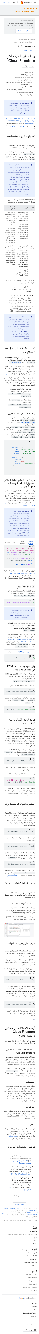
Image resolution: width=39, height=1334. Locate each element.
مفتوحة (7, 374)
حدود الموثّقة (13, 1136)
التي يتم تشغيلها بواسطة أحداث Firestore (22, 573)
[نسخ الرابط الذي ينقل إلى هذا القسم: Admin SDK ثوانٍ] (15, 587)
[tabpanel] (19, 556)
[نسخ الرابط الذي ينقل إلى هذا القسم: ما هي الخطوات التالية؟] (33, 1150)
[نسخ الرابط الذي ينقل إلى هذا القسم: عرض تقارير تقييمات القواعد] (33, 947)
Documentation (30, 8)
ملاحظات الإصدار (33, 1284)
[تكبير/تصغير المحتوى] (23, 72)
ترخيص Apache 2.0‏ (32, 1213)
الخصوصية (30, 1324)
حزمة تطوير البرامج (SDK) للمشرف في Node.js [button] (24, 652)
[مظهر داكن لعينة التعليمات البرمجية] (30, 441)
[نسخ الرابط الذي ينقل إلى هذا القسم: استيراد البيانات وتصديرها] (33, 808)
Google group (32, 1281)
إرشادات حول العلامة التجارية (30, 1287)
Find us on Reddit (32, 1256)
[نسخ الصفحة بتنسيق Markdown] (26, 66)
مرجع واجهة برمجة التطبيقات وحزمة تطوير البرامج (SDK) (22, 1234)
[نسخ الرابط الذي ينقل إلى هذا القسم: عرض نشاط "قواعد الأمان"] (33, 887)
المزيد (8, 542)
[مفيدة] (21, 46)
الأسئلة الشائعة (33, 1290)
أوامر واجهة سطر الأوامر (17, 126)
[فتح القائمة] (35, 2)
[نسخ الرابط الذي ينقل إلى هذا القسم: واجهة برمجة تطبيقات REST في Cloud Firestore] (11, 670)
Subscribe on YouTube (30, 1262)
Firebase (32, 40)
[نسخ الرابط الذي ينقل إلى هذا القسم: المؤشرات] (24, 1107)
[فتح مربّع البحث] (17, 2)
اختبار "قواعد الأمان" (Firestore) (21, 1174)
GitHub (35, 1244)
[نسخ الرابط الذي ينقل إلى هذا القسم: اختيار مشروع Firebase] (33, 140)
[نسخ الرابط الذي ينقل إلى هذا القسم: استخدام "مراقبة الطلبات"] (8, 903)
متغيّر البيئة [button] (10, 652)
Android (34, 1303)
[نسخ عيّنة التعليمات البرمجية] (33, 441)
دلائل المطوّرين (33, 1231)
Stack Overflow (32, 1277)
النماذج (35, 1237)
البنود (36, 1324)
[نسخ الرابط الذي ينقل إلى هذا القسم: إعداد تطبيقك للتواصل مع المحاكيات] (21, 352)
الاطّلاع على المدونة (32, 1253)
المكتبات (35, 1241)
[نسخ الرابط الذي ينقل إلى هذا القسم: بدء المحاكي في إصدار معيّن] (6, 413)
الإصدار (15, 42)
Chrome (34, 1307)
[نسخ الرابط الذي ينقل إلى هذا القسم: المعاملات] (24, 1082)
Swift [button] (14, 542)
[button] (31, 542)
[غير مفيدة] (18, 46)
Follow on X (33, 1259)
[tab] (31, 542)
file (28, 423)
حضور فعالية (34, 1265)
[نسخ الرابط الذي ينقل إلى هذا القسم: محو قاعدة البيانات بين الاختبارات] (21, 723)
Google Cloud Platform (30, 1313)
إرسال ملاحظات (28, 50)
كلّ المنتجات (34, 1316)
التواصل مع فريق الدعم (31, 1274)
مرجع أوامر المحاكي (12, 875)
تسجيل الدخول (6, 2)
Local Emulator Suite (24, 11)
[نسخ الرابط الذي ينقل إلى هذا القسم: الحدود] (26, 1124)
